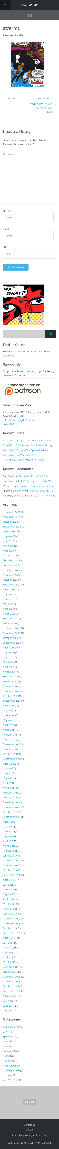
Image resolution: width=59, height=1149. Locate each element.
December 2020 (11, 628)
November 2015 (11, 923)
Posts (6, 1056)
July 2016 (8, 884)
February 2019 (10, 734)
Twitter (21, 351)
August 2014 (9, 996)
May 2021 (8, 604)
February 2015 (10, 967)
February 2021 (10, 618)
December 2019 (11, 686)
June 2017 (8, 831)
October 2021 (10, 579)
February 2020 (11, 676)
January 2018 (10, 797)
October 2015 (10, 928)
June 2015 (8, 947)
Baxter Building (11, 1027)
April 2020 (8, 667)
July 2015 (8, 942)
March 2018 (9, 788)
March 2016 (9, 904)
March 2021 (9, 613)
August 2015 (9, 938)
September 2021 (11, 584)
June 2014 (8, 1005)
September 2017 (11, 817)
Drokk (6, 1031)
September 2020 (12, 642)
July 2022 (8, 536)
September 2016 (12, 875)
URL (5, 247)
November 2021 (11, 575)
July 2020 (8, 652)
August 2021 (9, 589)
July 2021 (8, 594)
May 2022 (8, 546)
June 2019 (8, 715)
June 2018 (8, 773)
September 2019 (11, 700)
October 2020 (10, 638)
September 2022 (12, 526)
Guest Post (8, 1041)
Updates (7, 1075)
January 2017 (10, 855)
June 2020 (8, 657)
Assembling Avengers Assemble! (29, 1135)
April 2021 (8, 609)
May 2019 (8, 720)
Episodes (8, 1036)
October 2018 (10, 754)
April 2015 (8, 957)
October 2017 (10, 812)
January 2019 (10, 739)
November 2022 (11, 517)
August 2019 (9, 705)
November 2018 (11, 749)
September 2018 (12, 759)
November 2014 (11, 981)
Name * (7, 211)
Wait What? (9, 1080)
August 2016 (9, 880)
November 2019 (11, 691)
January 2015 (10, 972)
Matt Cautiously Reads (34, 481)
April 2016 (8, 899)
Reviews (7, 1061)
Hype (6, 1046)
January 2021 (10, 623)
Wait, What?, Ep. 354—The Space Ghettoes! (25, 450)
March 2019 (9, 730)
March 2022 (9, 555)
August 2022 (9, 531)
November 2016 (11, 865)
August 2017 (9, 821)
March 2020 (9, 672)
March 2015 (9, 962)
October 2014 (10, 986)
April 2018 (8, 783)
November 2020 (11, 633)
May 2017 (8, 836)
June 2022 (8, 541)
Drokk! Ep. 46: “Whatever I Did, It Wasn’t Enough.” (28, 445)
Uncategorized (11, 1070)
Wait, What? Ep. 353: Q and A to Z (21, 455)
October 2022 (10, 522)
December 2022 (11, 512)
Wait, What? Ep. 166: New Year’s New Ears (41, 108)
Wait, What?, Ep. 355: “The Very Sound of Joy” (27, 440)
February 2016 (10, 909)
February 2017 (10, 851)
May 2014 (8, 1010)
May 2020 (8, 662)
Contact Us (29, 1125)
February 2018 (10, 792)
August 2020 (10, 647)
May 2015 (8, 952)
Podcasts (8, 1051)
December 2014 (11, 976)
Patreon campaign (26, 371)
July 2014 (8, 1001)
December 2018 (11, 744)
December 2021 (11, 570)
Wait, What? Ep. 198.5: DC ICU (33, 476)
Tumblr (35, 351)
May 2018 (8, 778)
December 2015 (11, 918)
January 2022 (10, 565)
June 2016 (8, 889)
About (29, 1130)
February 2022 (11, 560)
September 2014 (11, 991)
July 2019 (8, 710)
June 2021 (8, 599)
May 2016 (8, 894)
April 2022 (8, 551)
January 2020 (10, 681)
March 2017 (9, 846)
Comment (8, 154)
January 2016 (10, 913)
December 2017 (11, 802)
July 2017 (8, 826)
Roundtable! (9, 1065)
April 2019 (8, 725)
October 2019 (10, 696)
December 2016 (11, 860)
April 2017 (8, 841)
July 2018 (8, 768)
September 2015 (11, 933)
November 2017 (11, 807)
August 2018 (9, 763)
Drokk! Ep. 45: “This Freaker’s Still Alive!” (23, 460)
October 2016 (10, 870)
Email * (6, 229)
